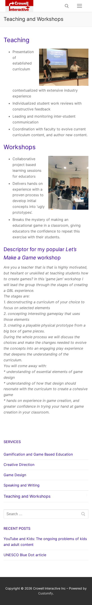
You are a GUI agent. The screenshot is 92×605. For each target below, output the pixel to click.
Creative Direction (19, 464)
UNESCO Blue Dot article (25, 555)
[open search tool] (67, 6)
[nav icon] (79, 6)
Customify (45, 593)
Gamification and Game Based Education (38, 454)
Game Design (15, 475)
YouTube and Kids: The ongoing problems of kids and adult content (45, 541)
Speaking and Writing (22, 485)
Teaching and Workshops (27, 496)
